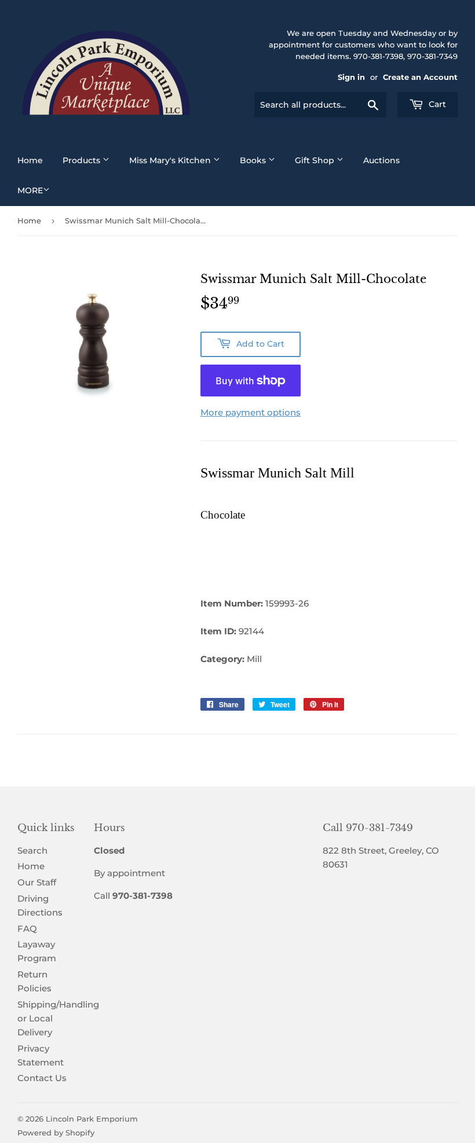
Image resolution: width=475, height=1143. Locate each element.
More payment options (250, 412)
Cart (436, 104)
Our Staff (36, 882)
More (30, 190)
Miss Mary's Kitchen (171, 160)
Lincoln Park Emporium (92, 1118)
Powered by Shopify (55, 1132)
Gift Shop (316, 160)
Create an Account (420, 77)
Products (83, 160)
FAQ (27, 928)
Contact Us (42, 1077)
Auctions (381, 160)
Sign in (351, 77)
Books (254, 160)
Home (30, 160)
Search (32, 850)
